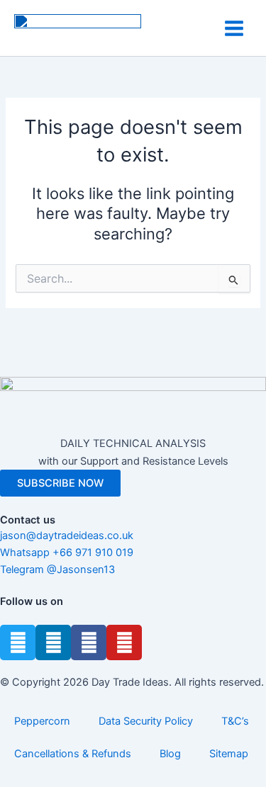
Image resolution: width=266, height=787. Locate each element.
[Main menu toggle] (234, 27)
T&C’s (235, 721)
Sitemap (228, 753)
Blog (170, 753)
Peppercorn (42, 721)
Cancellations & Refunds (72, 753)
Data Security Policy (146, 721)
